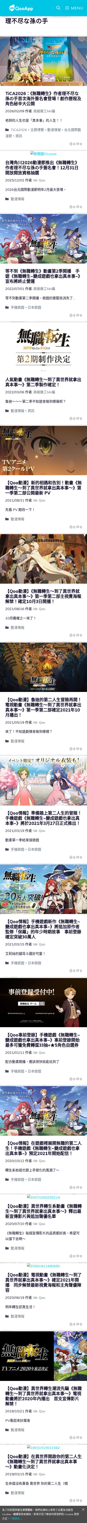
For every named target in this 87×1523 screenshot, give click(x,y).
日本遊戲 (34, 307)
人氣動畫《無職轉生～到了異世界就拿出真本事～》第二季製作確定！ (43, 382)
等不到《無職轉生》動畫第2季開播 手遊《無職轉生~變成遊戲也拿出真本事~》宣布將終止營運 (42, 276)
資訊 (18, 136)
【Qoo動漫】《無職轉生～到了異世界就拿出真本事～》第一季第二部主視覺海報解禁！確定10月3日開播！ (43, 596)
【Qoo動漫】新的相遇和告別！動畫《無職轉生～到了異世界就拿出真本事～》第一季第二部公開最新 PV (43, 488)
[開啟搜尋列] (58, 8)
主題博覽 (37, 130)
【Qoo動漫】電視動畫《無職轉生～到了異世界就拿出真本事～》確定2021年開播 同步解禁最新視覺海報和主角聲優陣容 (43, 1282)
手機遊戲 (17, 307)
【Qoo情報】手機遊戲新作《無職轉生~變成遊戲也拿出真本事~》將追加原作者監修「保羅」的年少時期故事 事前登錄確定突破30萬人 (43, 929)
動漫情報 (54, 130)
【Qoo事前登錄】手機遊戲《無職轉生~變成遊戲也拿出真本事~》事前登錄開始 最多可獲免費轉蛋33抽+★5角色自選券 (44, 1040)
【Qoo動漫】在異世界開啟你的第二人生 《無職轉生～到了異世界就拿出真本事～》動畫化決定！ (45, 1461)
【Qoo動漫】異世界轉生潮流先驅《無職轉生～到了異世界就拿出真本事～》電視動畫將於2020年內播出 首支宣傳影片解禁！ (43, 1396)
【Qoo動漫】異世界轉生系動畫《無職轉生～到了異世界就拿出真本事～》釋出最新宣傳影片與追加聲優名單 (43, 1211)
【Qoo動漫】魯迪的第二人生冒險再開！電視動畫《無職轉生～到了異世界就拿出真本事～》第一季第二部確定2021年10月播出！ (43, 707)
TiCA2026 (19, 130)
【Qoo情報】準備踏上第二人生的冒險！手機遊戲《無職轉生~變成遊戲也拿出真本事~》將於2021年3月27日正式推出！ (43, 818)
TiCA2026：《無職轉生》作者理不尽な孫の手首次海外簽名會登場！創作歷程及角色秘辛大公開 (43, 98)
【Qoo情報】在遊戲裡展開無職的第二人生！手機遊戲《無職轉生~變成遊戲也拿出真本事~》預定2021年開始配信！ (43, 1148)
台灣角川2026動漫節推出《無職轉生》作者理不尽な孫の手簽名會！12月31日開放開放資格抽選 (42, 167)
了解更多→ (16, 1518)
